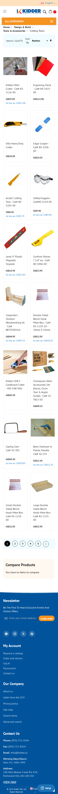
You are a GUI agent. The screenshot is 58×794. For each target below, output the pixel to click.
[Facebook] (6, 634)
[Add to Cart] (23, 57)
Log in (6, 663)
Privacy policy (10, 703)
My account (9, 668)
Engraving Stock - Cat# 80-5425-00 (42, 88)
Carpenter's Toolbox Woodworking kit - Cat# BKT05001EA (15, 322)
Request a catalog (13, 653)
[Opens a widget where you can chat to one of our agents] (46, 788)
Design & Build (22, 27)
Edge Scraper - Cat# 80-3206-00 (41, 147)
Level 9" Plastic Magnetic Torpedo (14, 260)
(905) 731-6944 (20, 740)
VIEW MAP (9, 782)
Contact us (9, 673)
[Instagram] (15, 634)
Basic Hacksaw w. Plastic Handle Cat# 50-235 (42, 450)
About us (8, 691)
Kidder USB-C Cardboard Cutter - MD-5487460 (15, 384)
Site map (8, 709)
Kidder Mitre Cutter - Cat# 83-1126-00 (15, 88)
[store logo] (29, 11)
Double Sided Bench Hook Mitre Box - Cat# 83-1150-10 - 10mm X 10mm (42, 322)
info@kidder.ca (19, 752)
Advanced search (12, 721)
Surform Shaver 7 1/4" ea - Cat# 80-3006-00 (41, 260)
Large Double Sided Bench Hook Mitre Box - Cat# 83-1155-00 (42, 512)
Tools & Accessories (14, 30)
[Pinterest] (32, 634)
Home (6, 27)
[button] (23, 73)
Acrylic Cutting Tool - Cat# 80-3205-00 (14, 201)
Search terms (10, 715)
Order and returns (13, 658)
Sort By (27, 40)
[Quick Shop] (23, 65)
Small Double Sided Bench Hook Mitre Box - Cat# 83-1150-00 (15, 512)
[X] (23, 634)
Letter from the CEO (14, 697)
